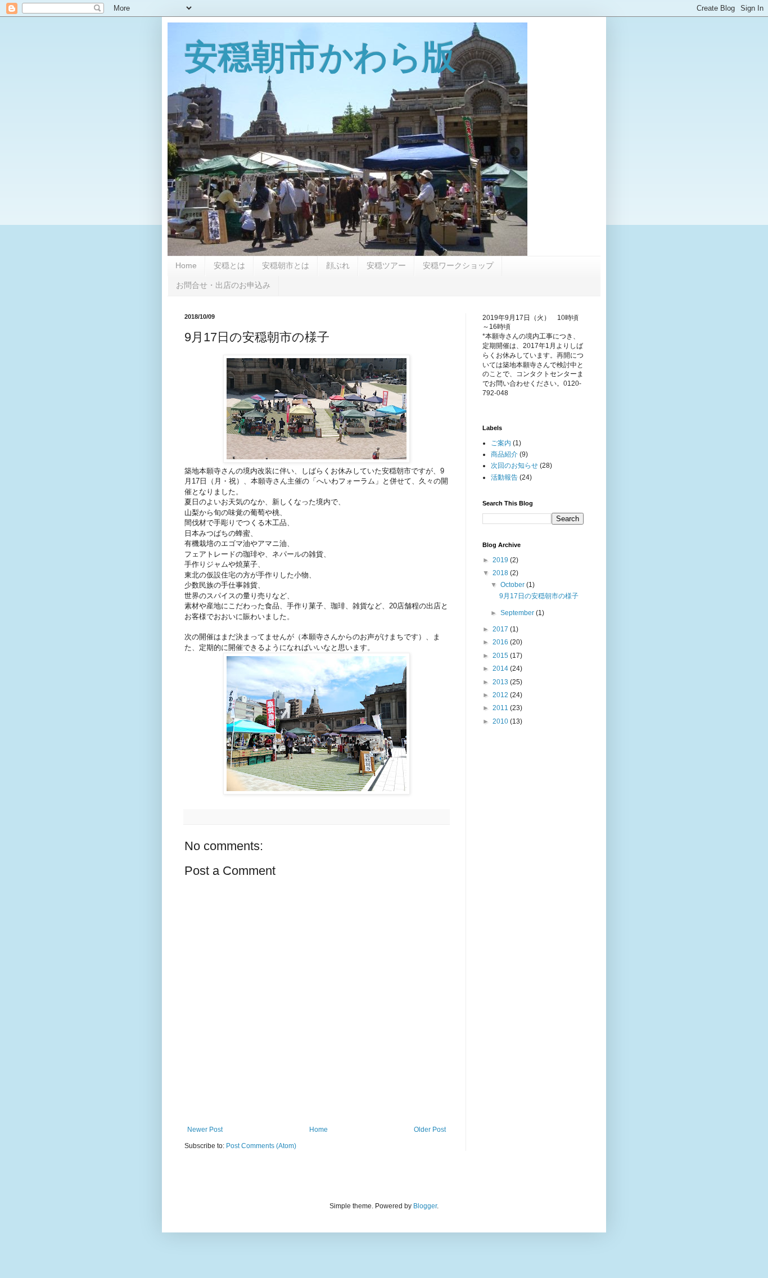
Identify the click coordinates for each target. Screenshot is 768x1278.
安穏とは (229, 265)
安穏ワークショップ (458, 265)
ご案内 (501, 443)
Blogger (425, 1206)
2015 (501, 656)
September (518, 613)
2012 (501, 695)
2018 (501, 573)
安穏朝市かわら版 (320, 57)
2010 (501, 721)
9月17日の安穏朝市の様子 (539, 596)
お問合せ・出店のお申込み (223, 285)
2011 (501, 708)
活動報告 (504, 477)
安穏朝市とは (285, 265)
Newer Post (205, 1130)
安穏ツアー (386, 265)
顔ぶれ (338, 265)
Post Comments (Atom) (261, 1146)
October (513, 585)
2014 (501, 668)
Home (186, 265)
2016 (501, 642)
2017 (501, 629)
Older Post (430, 1130)
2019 (501, 560)
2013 (501, 682)
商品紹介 (504, 454)
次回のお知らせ (514, 465)
